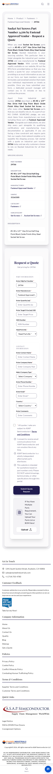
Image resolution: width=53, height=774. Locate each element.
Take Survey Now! (9, 610)
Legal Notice (7, 721)
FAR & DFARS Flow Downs (13, 725)
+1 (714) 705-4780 (13, 576)
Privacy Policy (8, 661)
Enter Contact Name (24, 353)
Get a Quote (7, 648)
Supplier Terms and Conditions (15, 687)
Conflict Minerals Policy (12, 669)
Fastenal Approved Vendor (19, 22)
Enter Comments (22, 411)
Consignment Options (11, 729)
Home (10, 18)
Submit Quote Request (26, 490)
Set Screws (15, 215)
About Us (6, 628)
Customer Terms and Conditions (15, 691)
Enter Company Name (24, 362)
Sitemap (5, 644)
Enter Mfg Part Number (25, 281)
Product (19, 18)
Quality (5, 636)
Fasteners (31, 18)
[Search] (42, 4)
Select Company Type (24, 372)
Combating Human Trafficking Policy (17, 673)
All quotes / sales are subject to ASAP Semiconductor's (27, 430)
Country (19, 401)
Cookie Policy (8, 665)
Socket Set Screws (32, 215)
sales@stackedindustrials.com (18, 573)
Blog (4, 640)
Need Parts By (21, 330)
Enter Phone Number (24, 382)
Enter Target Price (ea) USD (26, 310)
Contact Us (7, 632)
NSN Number (21, 320)
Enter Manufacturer (24, 291)
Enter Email (20, 392)
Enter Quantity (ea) (23, 300)
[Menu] (48, 4)
